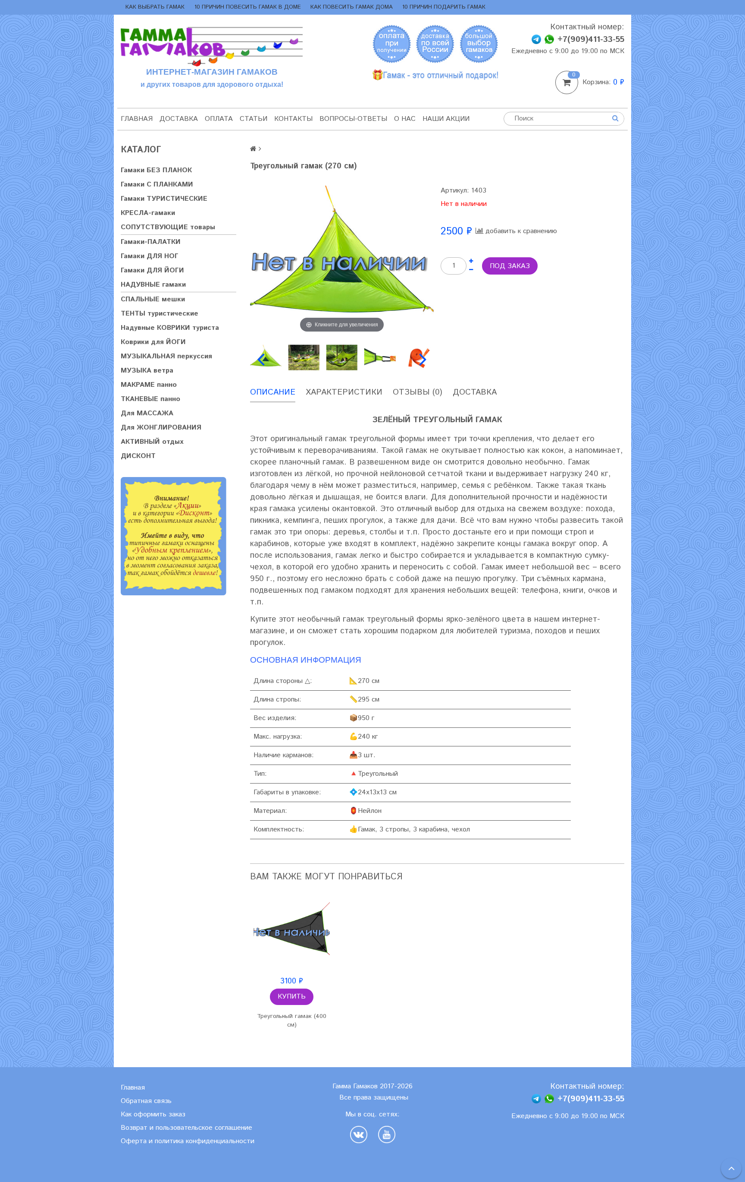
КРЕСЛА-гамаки (148, 213)
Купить (292, 997)
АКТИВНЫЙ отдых (152, 442)
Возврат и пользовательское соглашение (186, 1128)
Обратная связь (146, 1101)
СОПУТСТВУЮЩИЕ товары (168, 227)
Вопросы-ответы (353, 119)
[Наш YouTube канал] (386, 1134)
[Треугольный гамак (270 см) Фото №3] (341, 357)
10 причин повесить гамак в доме (247, 7)
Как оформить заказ (153, 1114)
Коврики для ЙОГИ (153, 342)
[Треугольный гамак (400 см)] (292, 932)
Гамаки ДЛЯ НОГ (149, 256)
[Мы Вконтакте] (361, 1134)
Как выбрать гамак (155, 7)
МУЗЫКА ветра (147, 371)
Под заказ (510, 266)
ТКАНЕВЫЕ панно (150, 399)
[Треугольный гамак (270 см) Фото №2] (303, 357)
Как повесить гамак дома (351, 7)
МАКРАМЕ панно (149, 385)
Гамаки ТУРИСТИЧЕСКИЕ (164, 199)
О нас (405, 119)
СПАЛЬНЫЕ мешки (153, 299)
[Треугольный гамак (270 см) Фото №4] (379, 357)
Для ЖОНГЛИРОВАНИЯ (161, 428)
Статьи (253, 119)
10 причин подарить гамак (443, 7)
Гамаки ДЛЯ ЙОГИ (152, 270)
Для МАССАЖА (147, 413)
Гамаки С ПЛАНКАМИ (157, 185)
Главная (137, 119)
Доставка (179, 119)
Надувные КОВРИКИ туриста (170, 328)
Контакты (293, 119)
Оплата (219, 119)
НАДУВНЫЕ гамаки (153, 285)
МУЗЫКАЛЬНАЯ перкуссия (166, 356)
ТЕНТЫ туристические (159, 314)
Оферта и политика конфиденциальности (187, 1141)
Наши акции (446, 119)
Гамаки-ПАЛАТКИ (151, 242)
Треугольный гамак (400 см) (291, 1020)
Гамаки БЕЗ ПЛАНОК (156, 170)
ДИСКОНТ (138, 456)
